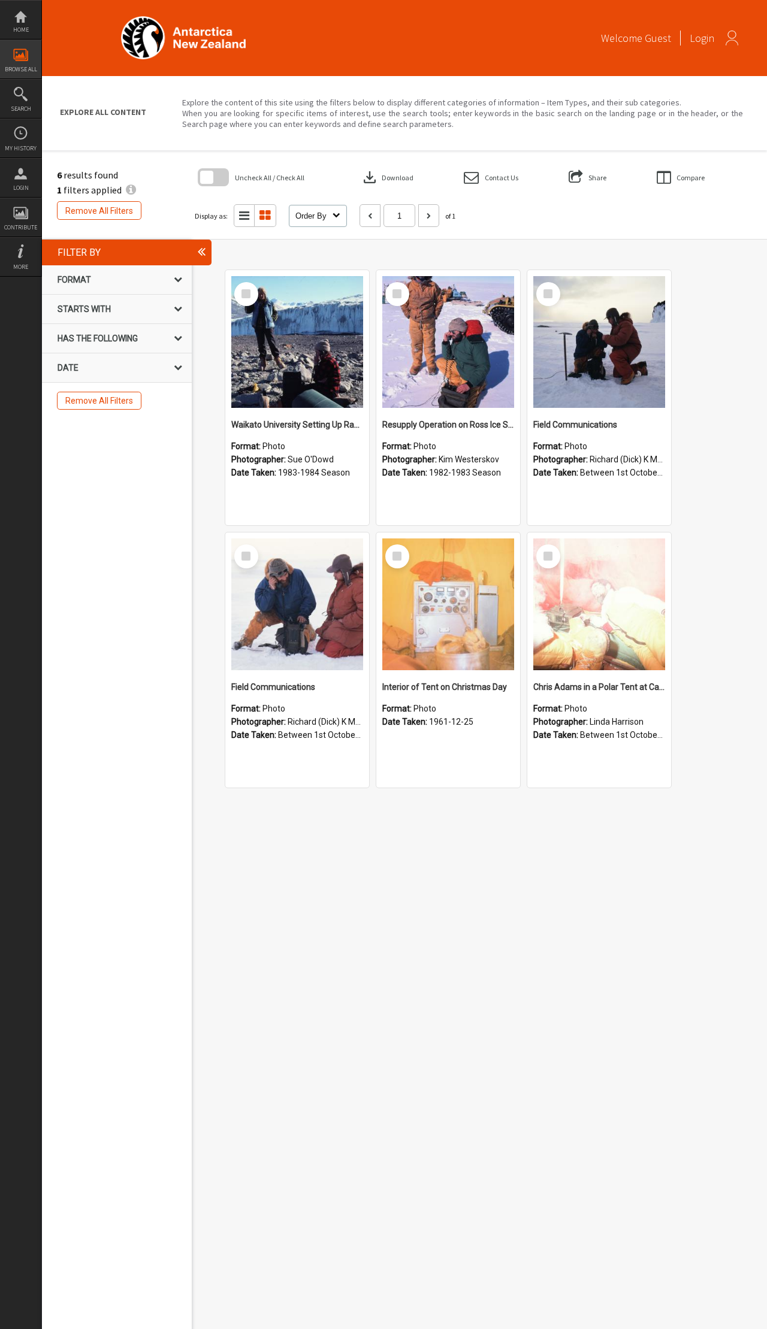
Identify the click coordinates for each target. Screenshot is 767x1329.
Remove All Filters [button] (99, 211)
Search (21, 109)
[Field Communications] (599, 342)
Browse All (21, 69)
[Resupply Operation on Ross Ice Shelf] (448, 342)
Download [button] (387, 177)
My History (21, 148)
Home (21, 30)
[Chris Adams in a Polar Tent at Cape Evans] (599, 604)
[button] (491, 177)
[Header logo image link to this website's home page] (183, 20)
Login (21, 188)
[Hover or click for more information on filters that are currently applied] (131, 190)
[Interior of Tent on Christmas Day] (448, 604)
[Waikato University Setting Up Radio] (297, 342)
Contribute (20, 227)
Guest (658, 38)
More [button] (20, 267)
